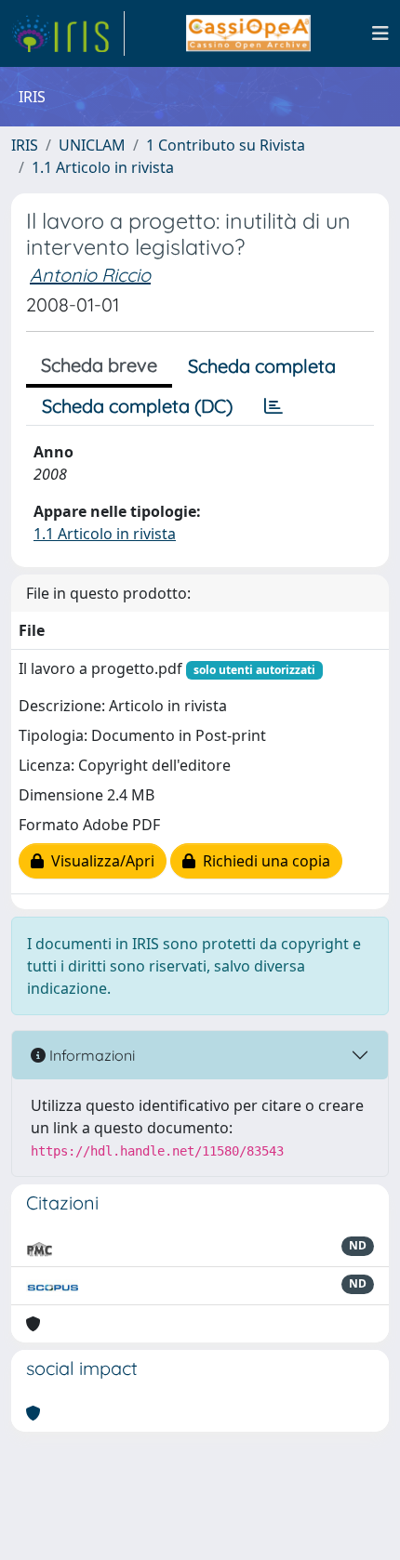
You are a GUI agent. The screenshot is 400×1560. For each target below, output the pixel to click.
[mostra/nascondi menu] (380, 33)
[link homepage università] (248, 33)
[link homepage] (68, 33)
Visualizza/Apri (99, 861)
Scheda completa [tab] (262, 365)
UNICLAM (92, 145)
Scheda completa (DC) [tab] (137, 405)
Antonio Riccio (90, 274)
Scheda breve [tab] (99, 365)
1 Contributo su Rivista (225, 145)
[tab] (273, 406)
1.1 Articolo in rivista (103, 167)
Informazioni (90, 1055)
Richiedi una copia (262, 861)
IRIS (24, 145)
